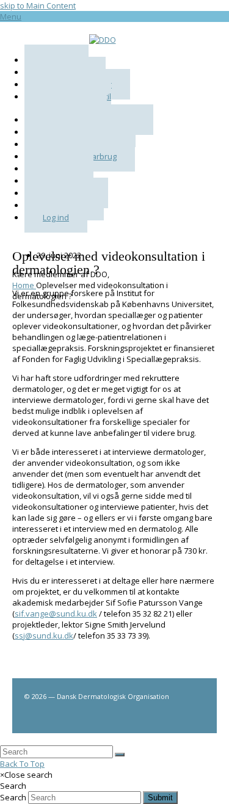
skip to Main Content (38, 5)
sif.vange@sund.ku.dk (56, 613)
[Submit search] (120, 754)
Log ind (56, 217)
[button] (10, 16)
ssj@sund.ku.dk (44, 635)
